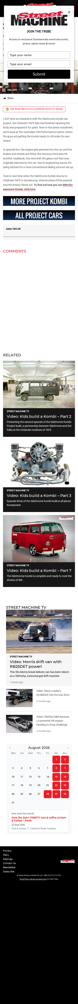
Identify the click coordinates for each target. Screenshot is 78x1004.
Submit (39, 74)
